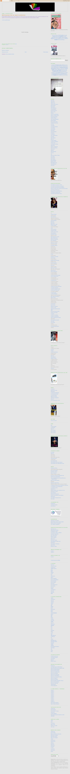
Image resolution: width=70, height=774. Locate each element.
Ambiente (52, 601)
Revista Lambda (53, 582)
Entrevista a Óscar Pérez (54, 679)
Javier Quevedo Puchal (54, 126)
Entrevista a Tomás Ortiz (54, 683)
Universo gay (53, 750)
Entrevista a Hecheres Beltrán (55, 669)
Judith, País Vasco (53, 528)
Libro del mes (55, 73)
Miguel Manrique (53, 151)
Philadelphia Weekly (54, 641)
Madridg (52, 572)
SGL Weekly (53, 647)
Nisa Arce (52, 152)
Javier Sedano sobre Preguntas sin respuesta (57, 186)
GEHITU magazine (53, 568)
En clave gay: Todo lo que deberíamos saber (57, 475)
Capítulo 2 (52, 552)
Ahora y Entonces (53, 216)
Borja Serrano (53, 106)
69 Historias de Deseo (54, 468)
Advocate (52, 600)
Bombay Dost (53, 609)
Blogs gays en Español (54, 737)
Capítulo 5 (52, 695)
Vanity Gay (52, 592)
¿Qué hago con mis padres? (55, 520)
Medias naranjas (53, 297)
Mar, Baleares (53, 542)
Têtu (51, 649)
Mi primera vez (53, 488)
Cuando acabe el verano (54, 231)
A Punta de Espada (53, 214)
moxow (52, 573)
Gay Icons (65, 70)
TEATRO (60, 74)
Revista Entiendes (53, 580)
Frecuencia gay (53, 741)
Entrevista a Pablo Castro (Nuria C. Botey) (57, 680)
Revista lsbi (52, 583)
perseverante (56, 38)
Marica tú (52, 428)
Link (51, 627)
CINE (55, 64)
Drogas (63, 39)
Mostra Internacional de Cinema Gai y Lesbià (57, 714)
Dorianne (52, 112)
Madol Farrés (53, 145)
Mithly (52, 631)
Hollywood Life (53, 270)
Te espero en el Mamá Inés (55, 316)
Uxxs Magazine (53, 589)
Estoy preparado (53, 356)
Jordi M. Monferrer (53, 131)
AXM (51, 604)
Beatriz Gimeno (53, 105)
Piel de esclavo (53, 305)
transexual (64, 36)
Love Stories (58, 72)
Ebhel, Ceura (53, 538)
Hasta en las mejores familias (55, 480)
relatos (59, 69)
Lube (51, 629)
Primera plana (53, 496)
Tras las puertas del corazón (55, 319)
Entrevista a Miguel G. (54, 678)
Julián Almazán (53, 137)
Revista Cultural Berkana (54, 579)
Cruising (52, 350)
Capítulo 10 (52, 701)
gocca (52, 721)
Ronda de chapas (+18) (59, 64)
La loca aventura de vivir (54, 276)
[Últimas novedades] (57, 96)
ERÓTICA (66, 38)
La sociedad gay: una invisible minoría (56, 486)
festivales (62, 70)
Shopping (54, 74)
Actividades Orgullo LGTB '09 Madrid (56, 666)
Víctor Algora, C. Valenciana (55, 543)
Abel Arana (52, 100)
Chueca (52, 738)
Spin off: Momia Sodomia (55, 702)
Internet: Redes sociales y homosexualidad (57, 521)
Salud (59, 68)
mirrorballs (52, 630)
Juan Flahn (52, 136)
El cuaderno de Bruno (54, 245)
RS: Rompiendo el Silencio (55, 646)
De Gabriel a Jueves (54, 234)
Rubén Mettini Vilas (54, 162)
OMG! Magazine (53, 635)
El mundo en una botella (54, 256)
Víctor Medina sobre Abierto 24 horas (56, 184)
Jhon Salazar (53, 130)
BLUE (52, 607)
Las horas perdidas (53, 426)
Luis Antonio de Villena (54, 144)
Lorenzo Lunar (53, 142)
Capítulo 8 (52, 698)
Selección (52, 398)
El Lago (52, 254)
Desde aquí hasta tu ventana (55, 236)
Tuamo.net (52, 368)
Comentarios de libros (54, 504)
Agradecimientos (53, 684)
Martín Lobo (53, 149)
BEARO (52, 606)
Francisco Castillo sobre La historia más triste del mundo (59, 188)
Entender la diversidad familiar (55, 476)
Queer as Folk (53, 724)
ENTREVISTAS (56, 67)
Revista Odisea (53, 585)
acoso (64, 38)
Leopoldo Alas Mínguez (54, 141)
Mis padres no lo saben (54, 491)
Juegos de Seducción (54, 271)
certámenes (56, 69)
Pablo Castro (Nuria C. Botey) (55, 155)
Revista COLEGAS (53, 578)
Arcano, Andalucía (53, 537)
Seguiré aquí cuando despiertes (55, 308)
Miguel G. (52, 150)
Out (51, 637)
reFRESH (52, 645)
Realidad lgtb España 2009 (60, 71)
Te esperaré (52, 313)
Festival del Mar (53, 709)
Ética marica (53, 498)
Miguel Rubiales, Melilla (54, 530)
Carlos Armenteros (53, 107)
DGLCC (52, 614)
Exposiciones (66, 64)
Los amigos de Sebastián (54, 287)
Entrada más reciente (5, 51)
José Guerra (52, 132)
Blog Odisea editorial (54, 736)
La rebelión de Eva (53, 280)
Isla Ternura (52, 746)
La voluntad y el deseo (54, 487)
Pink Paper (52, 642)
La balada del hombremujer (55, 392)
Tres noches (52, 321)
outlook (52, 639)
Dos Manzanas (53, 740)
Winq (51, 651)
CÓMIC (59, 38)
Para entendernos (53, 492)
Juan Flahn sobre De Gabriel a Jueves (56, 193)
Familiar (58, 39)
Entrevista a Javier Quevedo (55, 674)
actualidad (52, 64)
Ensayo (57, 35)
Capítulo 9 (52, 700)
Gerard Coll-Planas (53, 117)
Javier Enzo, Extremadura (54, 533)
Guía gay (52, 742)
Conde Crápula (58, 70)
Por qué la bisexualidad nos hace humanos (57, 495)
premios (57, 74)
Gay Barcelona (53, 567)
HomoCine (52, 743)
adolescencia (54, 35)
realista (61, 39)
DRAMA (66, 37)
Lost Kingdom (53, 427)
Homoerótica (53, 745)
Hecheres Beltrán (53, 120)
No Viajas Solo (53, 303)
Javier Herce (52, 125)
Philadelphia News (53, 640)
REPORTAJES (64, 73)
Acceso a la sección (54, 420)
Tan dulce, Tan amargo (54, 312)
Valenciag (52, 590)
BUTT (52, 611)
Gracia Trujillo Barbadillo (55, 119)
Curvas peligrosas (53, 232)
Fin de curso (52, 265)
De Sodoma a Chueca (54, 471)
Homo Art (52, 453)
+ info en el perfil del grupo (6, 19)
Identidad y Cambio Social (55, 482)
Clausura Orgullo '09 (54, 685)
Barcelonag (52, 564)
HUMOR (59, 35)
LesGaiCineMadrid (54, 713)
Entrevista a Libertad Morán (55, 675)
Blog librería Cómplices (54, 735)
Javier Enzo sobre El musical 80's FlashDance (57, 187)
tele (60, 68)
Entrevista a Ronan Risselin (55, 681)
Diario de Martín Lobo (54, 237)
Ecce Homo (52, 452)
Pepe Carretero (53, 158)
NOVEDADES (54, 70)
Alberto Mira (53, 101)
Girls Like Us (53, 624)
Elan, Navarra (53, 545)
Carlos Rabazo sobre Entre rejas (55, 192)
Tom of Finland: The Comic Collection (56, 462)
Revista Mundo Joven (54, 584)
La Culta (52, 747)
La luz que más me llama (54, 393)
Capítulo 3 (52, 692)
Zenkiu (52, 751)
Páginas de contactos (54, 396)
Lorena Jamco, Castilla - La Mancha (56, 532)
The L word (52, 726)
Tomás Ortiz (52, 165)
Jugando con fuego (53, 358)
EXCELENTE (54, 37)
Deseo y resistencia (53, 472)
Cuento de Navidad (64, 74)
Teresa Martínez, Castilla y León (55, 541)
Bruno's (52, 610)
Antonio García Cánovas (54, 104)
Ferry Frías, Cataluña (54, 540)
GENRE (52, 621)
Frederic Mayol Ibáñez (54, 116)
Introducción (53, 665)
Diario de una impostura (54, 239)
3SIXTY (52, 598)
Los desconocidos (53, 292)
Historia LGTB (60, 73)
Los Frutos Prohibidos (54, 293)
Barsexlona (52, 221)
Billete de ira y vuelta (54, 224)
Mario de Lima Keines (54, 147)
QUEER (52, 644)
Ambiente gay (53, 731)
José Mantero (53, 134)
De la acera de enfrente (54, 470)
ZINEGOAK (52, 715)
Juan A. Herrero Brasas (54, 135)
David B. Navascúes (54, 110)
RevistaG (52, 587)
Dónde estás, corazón (54, 242)
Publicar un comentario (5, 50)
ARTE (62, 68)
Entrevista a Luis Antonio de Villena (56, 676)
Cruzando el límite (53, 230)
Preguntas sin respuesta (54, 306)
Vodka (52, 650)
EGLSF (52, 617)
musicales (52, 66)
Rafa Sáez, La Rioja (54, 546)
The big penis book (54, 458)
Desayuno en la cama (54, 390)
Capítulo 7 (52, 697)
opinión (61, 66)
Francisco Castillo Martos (54, 114)
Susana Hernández (53, 163)
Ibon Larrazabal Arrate (54, 121)
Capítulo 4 (52, 693)
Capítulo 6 (52, 696)
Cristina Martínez (53, 109)
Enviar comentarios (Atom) (10, 54)
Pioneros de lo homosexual (55, 493)
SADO (56, 36)
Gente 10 (52, 622)
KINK (52, 571)
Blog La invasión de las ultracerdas (56, 733)
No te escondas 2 (53, 431)
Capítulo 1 (52, 550)
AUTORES (54, 71)
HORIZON (52, 625)
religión (58, 36)
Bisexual (61, 38)
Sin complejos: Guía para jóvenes (56, 497)
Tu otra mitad (53, 322)
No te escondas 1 (53, 430)
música (64, 68)
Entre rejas (52, 355)
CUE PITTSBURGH (54, 612)
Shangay (52, 588)
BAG (51, 605)
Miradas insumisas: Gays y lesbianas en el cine (58, 490)
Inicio (26, 51)
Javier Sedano (53, 127)
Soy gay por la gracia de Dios (55, 311)
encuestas (65, 69)
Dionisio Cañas (53, 111)
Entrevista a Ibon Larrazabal (55, 670)
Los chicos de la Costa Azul (55, 290)
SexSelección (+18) (63, 72)
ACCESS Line (53, 599)
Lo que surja (53, 723)
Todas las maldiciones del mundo (56, 317)
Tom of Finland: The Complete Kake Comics (57, 463)
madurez (57, 37)
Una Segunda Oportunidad (55, 326)
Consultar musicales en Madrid (55, 560)
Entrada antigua (45, 51)
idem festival (53, 712)
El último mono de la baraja (55, 260)
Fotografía (65, 35)
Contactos (52, 349)
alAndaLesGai (53, 708)
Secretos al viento (53, 307)
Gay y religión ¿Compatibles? (55, 524)
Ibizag (52, 569)
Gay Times (52, 620)
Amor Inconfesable (53, 220)
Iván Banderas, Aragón (54, 531)
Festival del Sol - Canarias (55, 710)
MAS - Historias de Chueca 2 (55, 296)
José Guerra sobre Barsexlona (55, 189)
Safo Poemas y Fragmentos (55, 397)
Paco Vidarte (53, 156)
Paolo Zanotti (53, 157)
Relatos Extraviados (57, 66)
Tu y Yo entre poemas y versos (55, 400)
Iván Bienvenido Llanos (54, 122)
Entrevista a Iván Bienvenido (55, 671)
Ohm (51, 634)
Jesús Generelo (53, 129)
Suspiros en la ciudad (54, 725)
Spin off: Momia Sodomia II (55, 703)
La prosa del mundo (54, 395)
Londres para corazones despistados (56, 286)
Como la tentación (53, 229)
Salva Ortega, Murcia (54, 535)
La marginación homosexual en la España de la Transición (59, 485)
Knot (51, 626)
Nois (51, 574)
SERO (52, 310)
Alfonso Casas (53, 103)
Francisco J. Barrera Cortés (55, 115)
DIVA (51, 615)
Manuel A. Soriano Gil (54, 146)
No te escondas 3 (53, 432)
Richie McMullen (53, 160)
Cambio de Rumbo (53, 225)
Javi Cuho (52, 124)
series (59, 67)
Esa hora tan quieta (53, 262)
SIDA (61, 69)
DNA (51, 616)
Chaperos (52, 38)
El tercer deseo (53, 257)
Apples (52, 720)
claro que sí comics (53, 566)
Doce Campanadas (53, 240)
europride (52, 619)
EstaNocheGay (53, 503)
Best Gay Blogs (53, 732)
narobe (52, 632)
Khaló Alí (52, 139)
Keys (51, 425)
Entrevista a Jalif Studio (54, 673)
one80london (53, 636)
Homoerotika (53, 391)
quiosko (63, 69)
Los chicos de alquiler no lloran (55, 288)
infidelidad (63, 37)
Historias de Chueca (54, 267)
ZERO (52, 593)
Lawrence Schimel (53, 140)
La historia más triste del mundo (55, 275)
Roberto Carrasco (53, 161)
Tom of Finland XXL (54, 460)
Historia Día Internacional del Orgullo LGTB (57, 668)
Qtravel (52, 577)
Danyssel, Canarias (53, 536)
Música (7, 44)
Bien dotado (53, 223)
